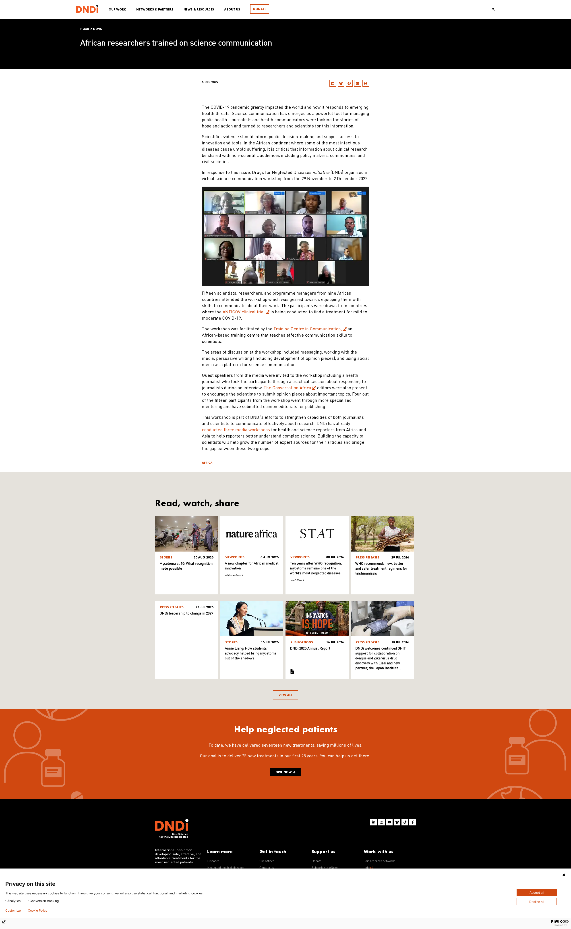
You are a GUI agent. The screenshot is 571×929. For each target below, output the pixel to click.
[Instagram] (381, 822)
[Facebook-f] (412, 822)
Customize (13, 910)
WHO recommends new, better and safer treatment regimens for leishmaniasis (381, 568)
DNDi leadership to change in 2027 (186, 613)
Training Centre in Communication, (307, 329)
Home (84, 29)
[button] (332, 83)
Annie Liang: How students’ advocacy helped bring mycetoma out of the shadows (250, 653)
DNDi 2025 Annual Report (310, 648)
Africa (207, 462)
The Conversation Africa (287, 388)
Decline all (536, 902)
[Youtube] (389, 822)
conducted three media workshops (236, 430)
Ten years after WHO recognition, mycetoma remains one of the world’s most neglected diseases (316, 568)
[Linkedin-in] (373, 822)
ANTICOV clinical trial (244, 312)
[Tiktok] (404, 822)
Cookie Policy (38, 910)
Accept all (537, 892)
